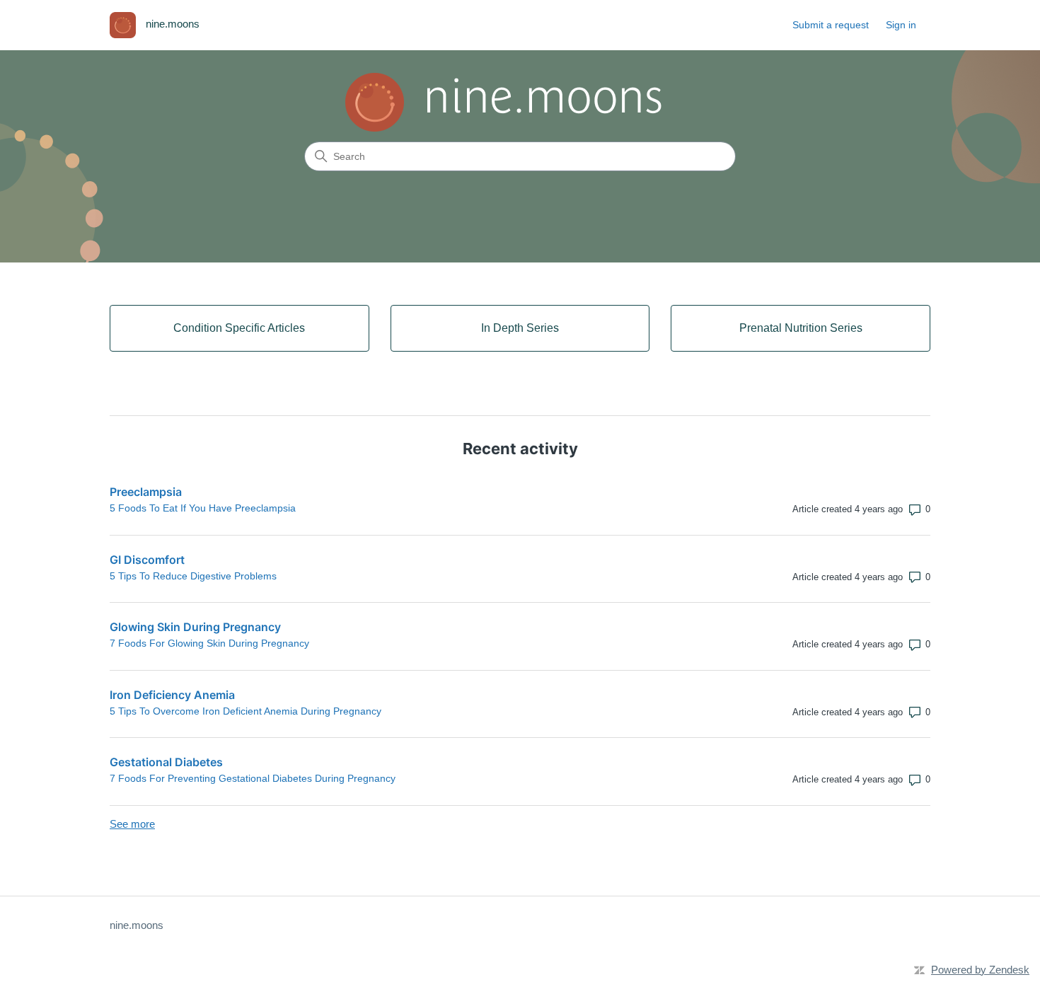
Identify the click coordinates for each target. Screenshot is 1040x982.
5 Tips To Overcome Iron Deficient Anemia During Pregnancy (245, 711)
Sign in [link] (901, 24)
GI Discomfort (147, 560)
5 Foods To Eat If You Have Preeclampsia (203, 508)
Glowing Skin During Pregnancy (195, 627)
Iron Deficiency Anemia (172, 695)
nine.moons (136, 925)
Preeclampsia (146, 492)
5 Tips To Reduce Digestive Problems (193, 576)
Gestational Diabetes (166, 762)
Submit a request (830, 24)
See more (132, 824)
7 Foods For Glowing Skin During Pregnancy (209, 643)
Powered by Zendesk (980, 970)
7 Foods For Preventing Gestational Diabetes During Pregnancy (252, 778)
